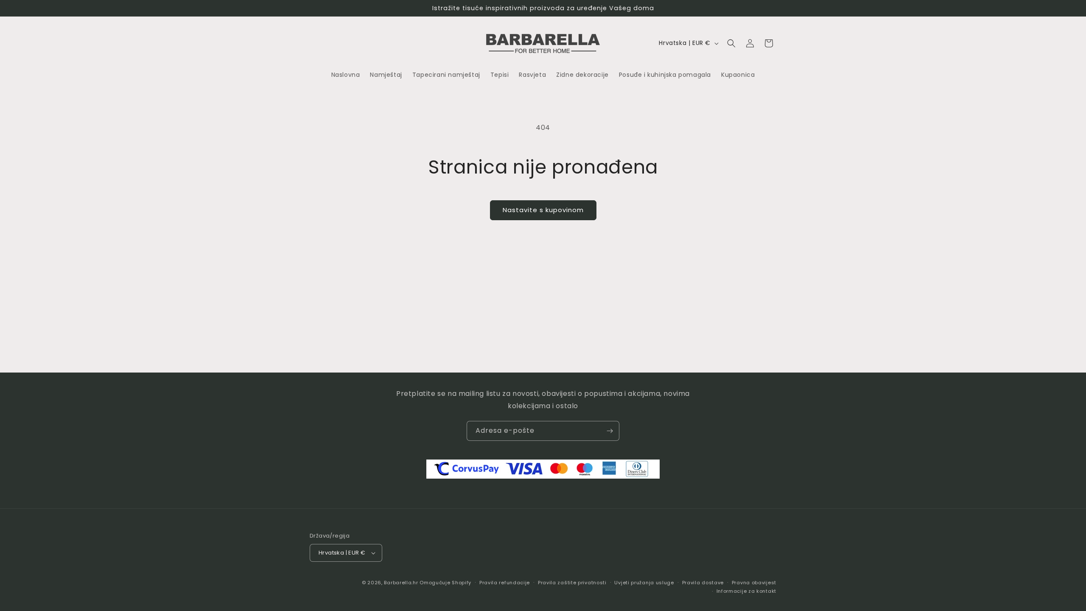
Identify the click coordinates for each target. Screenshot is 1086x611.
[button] (731, 43)
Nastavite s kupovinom (543, 209)
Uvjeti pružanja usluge (644, 582)
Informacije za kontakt (746, 591)
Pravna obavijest (754, 582)
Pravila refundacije (504, 582)
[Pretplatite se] (609, 431)
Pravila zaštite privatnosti (572, 582)
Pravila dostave (703, 582)
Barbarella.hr (401, 582)
